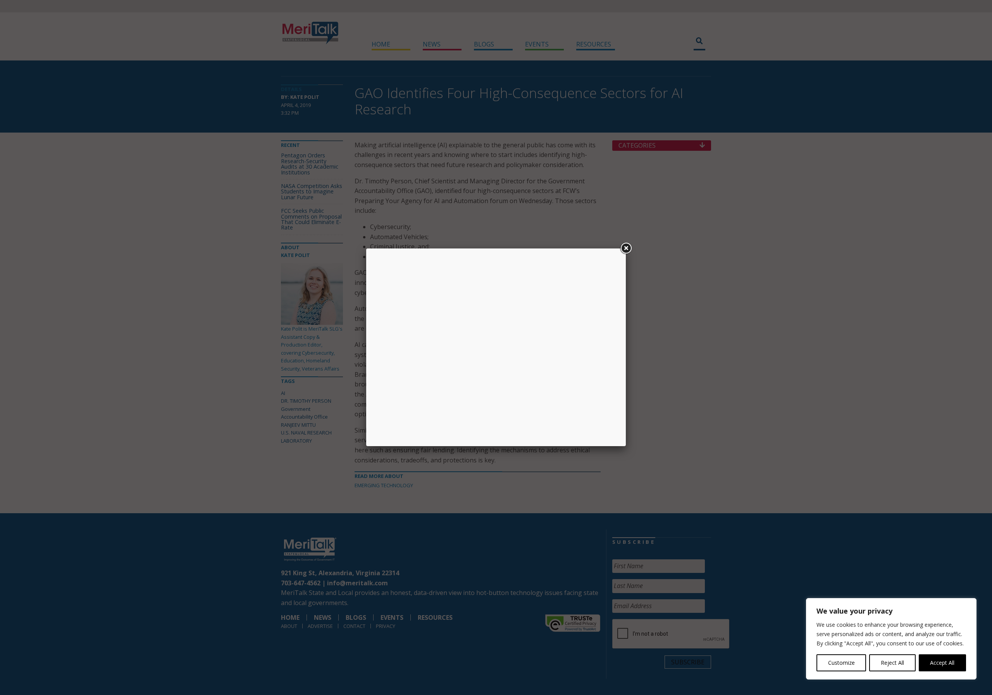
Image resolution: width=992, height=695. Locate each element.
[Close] (626, 248)
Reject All (892, 662)
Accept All (942, 662)
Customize (841, 662)
